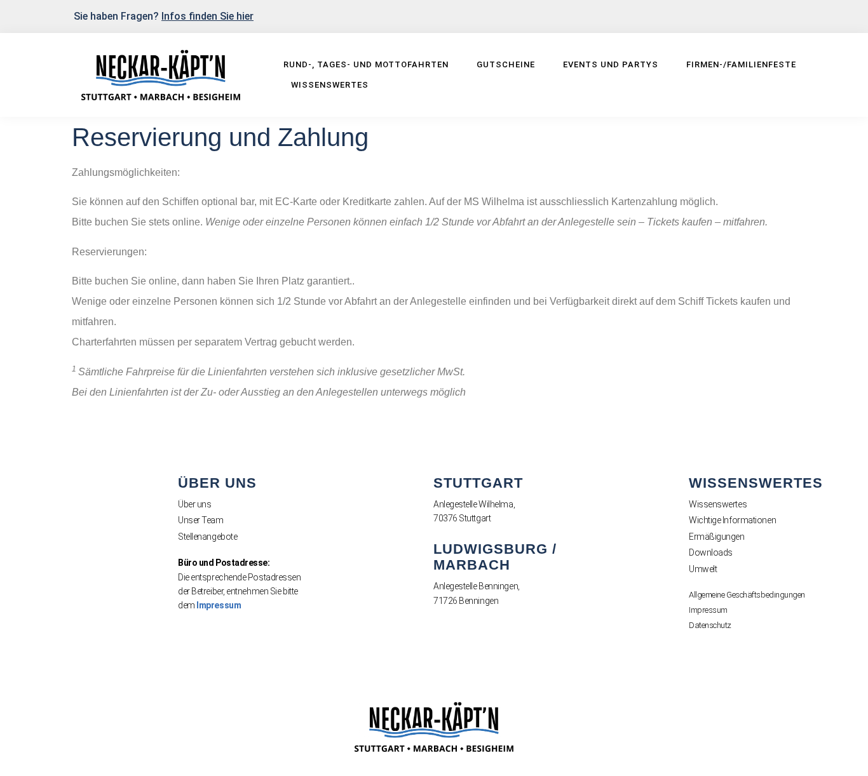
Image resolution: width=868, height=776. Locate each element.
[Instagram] (802, 15)
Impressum (218, 605)
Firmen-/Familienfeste (741, 64)
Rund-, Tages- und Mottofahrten (366, 64)
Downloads (711, 552)
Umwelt (703, 569)
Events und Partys (610, 64)
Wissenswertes (330, 85)
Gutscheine (506, 64)
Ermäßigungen (717, 537)
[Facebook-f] (781, 15)
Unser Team (201, 520)
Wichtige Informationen (732, 520)
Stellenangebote (207, 537)
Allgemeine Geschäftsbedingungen (747, 594)
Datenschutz (710, 625)
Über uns (194, 504)
